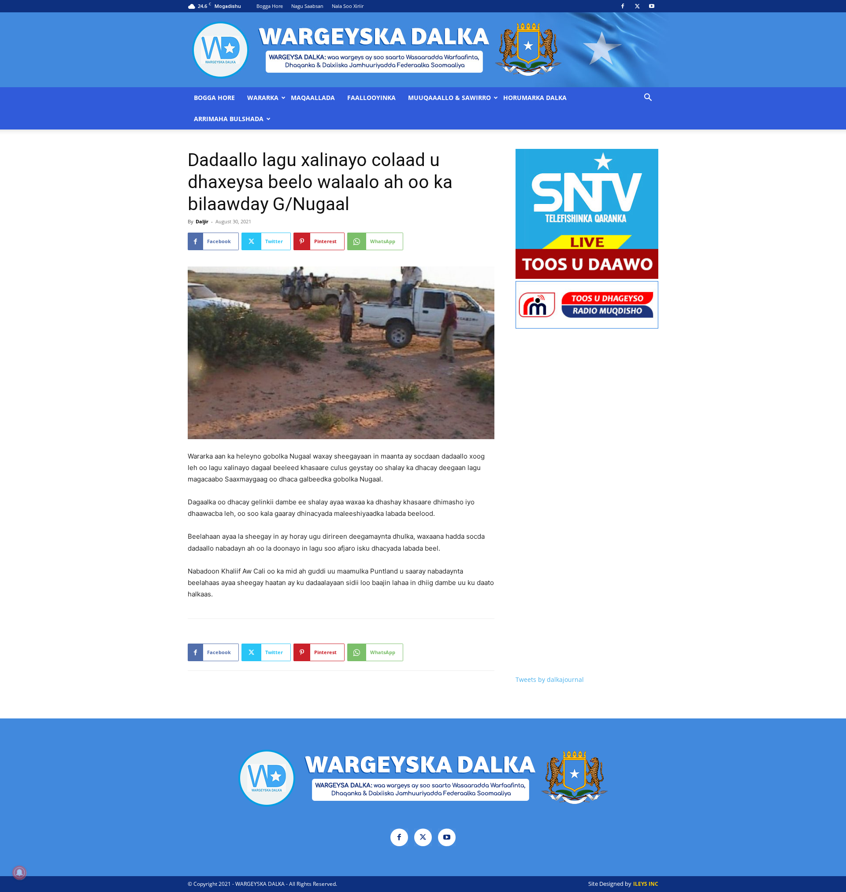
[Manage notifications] (19, 873)
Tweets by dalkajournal (550, 679)
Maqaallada (313, 98)
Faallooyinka (371, 98)
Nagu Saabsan (307, 6)
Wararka (262, 98)
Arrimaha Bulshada (228, 119)
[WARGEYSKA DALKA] (423, 49)
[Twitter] (637, 6)
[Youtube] (651, 6)
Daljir (202, 221)
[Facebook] (622, 6)
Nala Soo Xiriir (348, 6)
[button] (647, 98)
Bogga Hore (269, 6)
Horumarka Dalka (535, 98)
